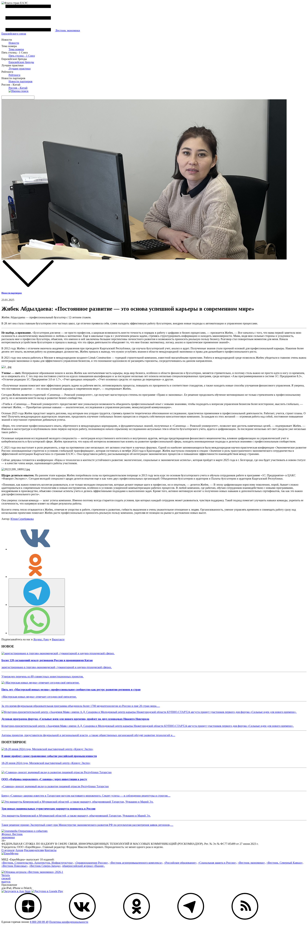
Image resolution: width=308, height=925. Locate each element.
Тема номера (16, 49)
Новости (14, 42)
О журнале (8, 850)
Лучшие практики (20, 68)
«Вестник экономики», (252, 862)
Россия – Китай (18, 87)
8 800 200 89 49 (39, 921)
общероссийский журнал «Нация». (83, 865)
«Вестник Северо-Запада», (45, 865)
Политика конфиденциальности (68, 921)
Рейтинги (14, 75)
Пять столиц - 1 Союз (22, 55)
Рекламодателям (34, 850)
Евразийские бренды (21, 62)
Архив (19, 850)
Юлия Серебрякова (22, 518)
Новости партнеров (20, 81)
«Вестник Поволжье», (14, 865)
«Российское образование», (180, 862)
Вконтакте (58, 639)
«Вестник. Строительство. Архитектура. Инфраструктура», (37, 862)
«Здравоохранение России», (92, 862)
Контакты (51, 850)
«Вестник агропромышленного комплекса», (136, 862)
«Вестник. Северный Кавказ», (284, 862)
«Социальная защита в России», (217, 862)
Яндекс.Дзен (41, 639)
